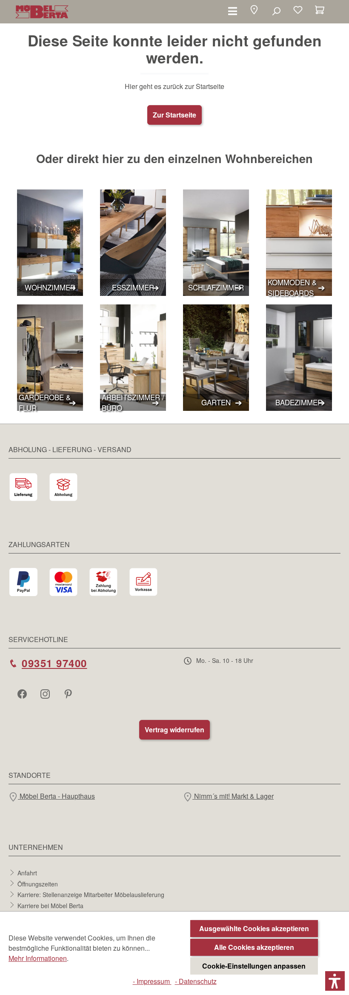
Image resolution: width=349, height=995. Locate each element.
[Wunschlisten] (298, 10)
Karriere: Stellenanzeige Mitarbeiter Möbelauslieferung (90, 894)
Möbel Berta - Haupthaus (56, 796)
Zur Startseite (174, 115)
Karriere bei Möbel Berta (50, 905)
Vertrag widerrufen (174, 729)
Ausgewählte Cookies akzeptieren (254, 928)
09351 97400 (54, 663)
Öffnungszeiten (37, 883)
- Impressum (152, 981)
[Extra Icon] (69, 693)
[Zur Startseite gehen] (42, 11)
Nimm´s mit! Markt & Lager (233, 796)
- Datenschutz (196, 981)
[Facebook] (23, 693)
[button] (254, 11)
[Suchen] (276, 10)
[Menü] (232, 10)
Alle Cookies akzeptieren (254, 947)
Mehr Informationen (38, 958)
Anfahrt (27, 873)
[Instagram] (46, 693)
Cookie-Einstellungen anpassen (254, 966)
